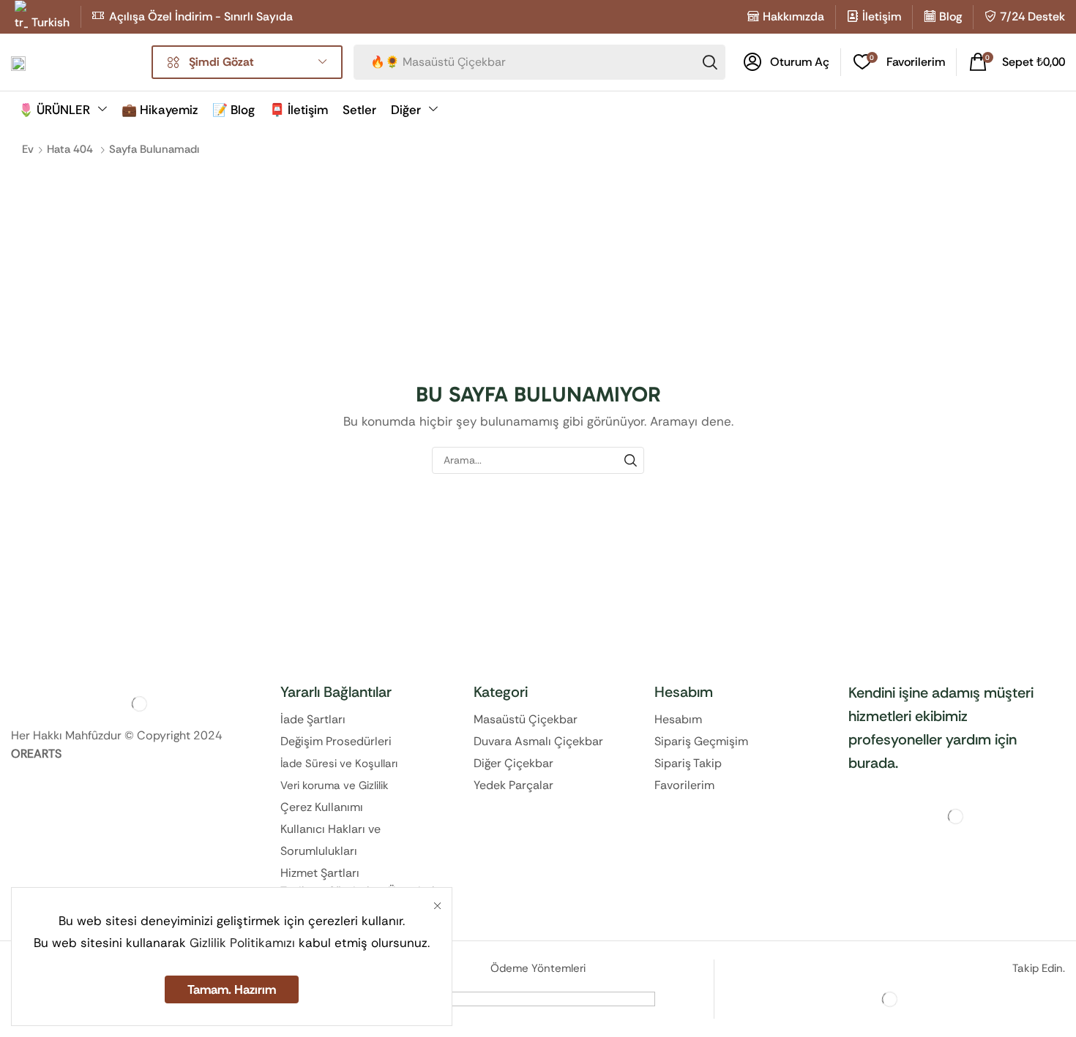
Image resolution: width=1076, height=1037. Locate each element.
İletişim (881, 16)
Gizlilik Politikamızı (242, 943)
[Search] (710, 62)
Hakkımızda (793, 16)
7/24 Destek (1032, 16)
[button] (786, 62)
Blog (950, 16)
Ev (28, 149)
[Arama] (630, 460)
